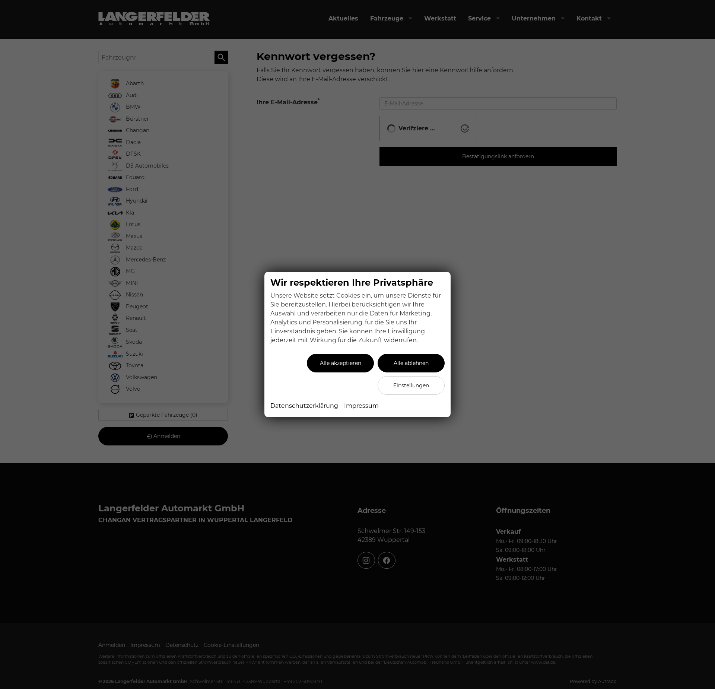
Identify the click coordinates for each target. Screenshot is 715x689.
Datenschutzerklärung (304, 405)
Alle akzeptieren (340, 363)
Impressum (361, 405)
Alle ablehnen (411, 363)
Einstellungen (411, 385)
